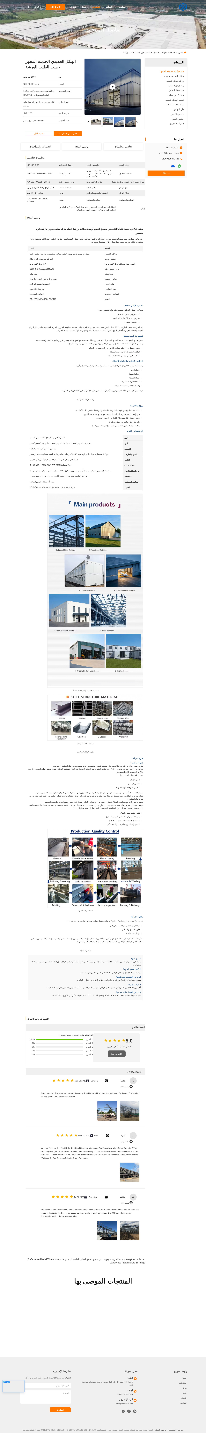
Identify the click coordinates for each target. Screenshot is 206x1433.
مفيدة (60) (125, 1087)
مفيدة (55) (125, 1141)
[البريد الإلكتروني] (173, 166)
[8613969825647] (123, 1412)
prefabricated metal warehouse (43, 1259)
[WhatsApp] (179, 166)
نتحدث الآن (55, 7)
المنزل (73, 7)
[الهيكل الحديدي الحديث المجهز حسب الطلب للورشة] (113, 87)
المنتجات (96, 7)
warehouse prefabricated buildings (127, 1263)
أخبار (185, 1393)
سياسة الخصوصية (176, 1430)
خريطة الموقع (160, 1430)
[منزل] (183, 7)
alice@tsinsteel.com (169, 153)
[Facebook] (129, 1412)
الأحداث (109, 7)
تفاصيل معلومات (123, 146)
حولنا (84, 7)
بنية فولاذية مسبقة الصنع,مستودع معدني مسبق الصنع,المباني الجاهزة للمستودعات (98, 1259)
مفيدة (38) (125, 1203)
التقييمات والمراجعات (40, 146)
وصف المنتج (81, 146)
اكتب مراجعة (116, 1054)
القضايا (184, 1398)
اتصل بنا (122, 7)
